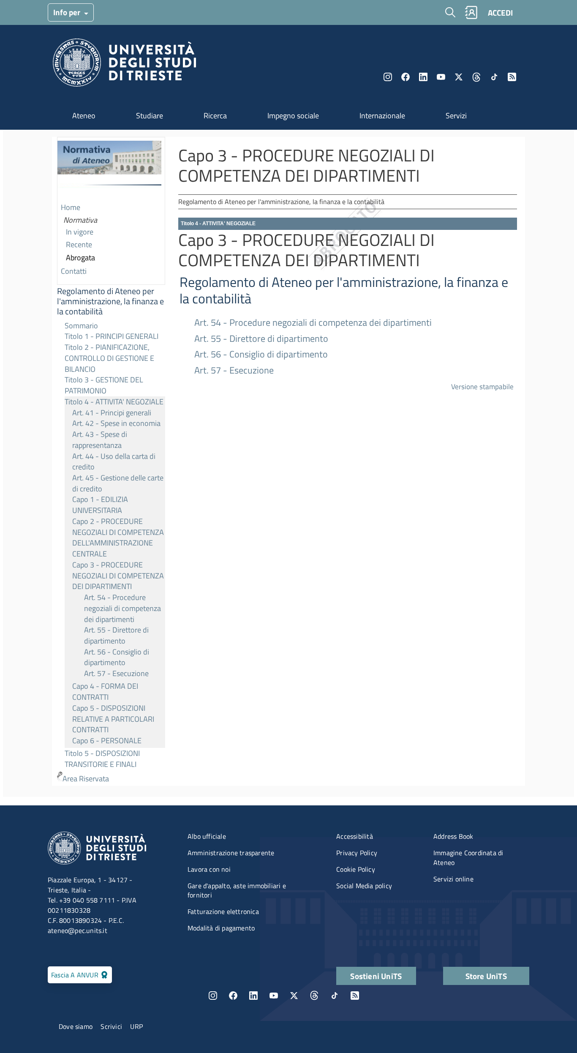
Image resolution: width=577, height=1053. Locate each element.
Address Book (453, 836)
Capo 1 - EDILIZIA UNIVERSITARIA (100, 505)
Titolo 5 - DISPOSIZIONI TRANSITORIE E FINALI (102, 758)
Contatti (74, 271)
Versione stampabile (482, 386)
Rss (511, 76)
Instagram (387, 76)
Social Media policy (364, 886)
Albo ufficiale (207, 836)
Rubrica (471, 12)
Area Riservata (86, 778)
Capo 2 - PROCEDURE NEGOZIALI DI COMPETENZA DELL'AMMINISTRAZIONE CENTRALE (118, 537)
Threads (476, 76)
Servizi (456, 115)
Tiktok (494, 76)
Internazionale (382, 115)
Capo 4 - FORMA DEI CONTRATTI (105, 691)
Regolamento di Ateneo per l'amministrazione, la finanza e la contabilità (110, 301)
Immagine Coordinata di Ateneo (468, 857)
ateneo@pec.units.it (77, 930)
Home (70, 207)
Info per (67, 12)
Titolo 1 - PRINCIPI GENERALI (111, 336)
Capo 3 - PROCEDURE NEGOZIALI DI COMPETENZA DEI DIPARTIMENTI (118, 575)
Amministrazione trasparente (231, 853)
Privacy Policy (356, 853)
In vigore (79, 231)
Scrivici (111, 1026)
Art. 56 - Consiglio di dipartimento (116, 657)
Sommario (81, 325)
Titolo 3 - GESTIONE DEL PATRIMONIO (104, 385)
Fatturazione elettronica (223, 911)
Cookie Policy (355, 869)
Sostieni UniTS (376, 976)
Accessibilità (354, 836)
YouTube (440, 76)
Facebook (405, 76)
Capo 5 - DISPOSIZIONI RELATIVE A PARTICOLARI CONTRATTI (113, 718)
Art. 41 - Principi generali (111, 412)
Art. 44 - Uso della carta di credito (113, 461)
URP (136, 1026)
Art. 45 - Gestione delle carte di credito (117, 483)
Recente (79, 244)
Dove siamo (76, 1026)
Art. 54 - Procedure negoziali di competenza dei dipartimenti (122, 608)
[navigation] (111, 461)
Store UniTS (486, 976)
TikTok (334, 995)
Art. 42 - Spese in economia (116, 423)
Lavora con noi (209, 869)
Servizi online (453, 879)
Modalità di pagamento (221, 928)
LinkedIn (423, 76)
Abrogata (80, 257)
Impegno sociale (293, 115)
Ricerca (215, 115)
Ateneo (83, 115)
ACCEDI (500, 12)
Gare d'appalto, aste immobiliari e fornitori (237, 890)
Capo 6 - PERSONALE (107, 740)
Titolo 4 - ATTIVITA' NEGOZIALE (114, 401)
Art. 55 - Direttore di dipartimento (116, 635)
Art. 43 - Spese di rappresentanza (99, 439)
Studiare (149, 115)
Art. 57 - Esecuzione (116, 673)
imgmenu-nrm (109, 169)
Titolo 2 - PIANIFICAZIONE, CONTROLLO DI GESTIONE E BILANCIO (109, 357)
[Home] (124, 65)
